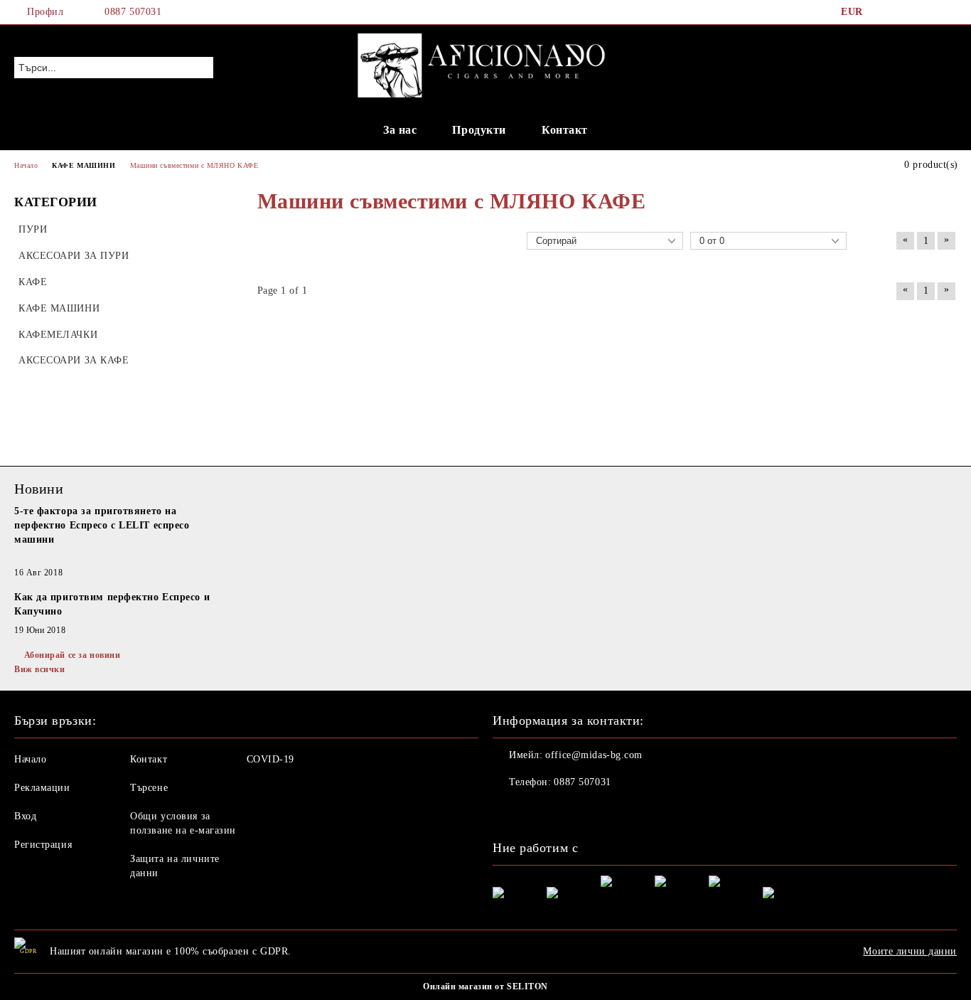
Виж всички (39, 669)
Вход (25, 816)
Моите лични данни (910, 951)
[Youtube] (566, 810)
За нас (400, 130)
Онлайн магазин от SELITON (485, 986)
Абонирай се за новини (72, 655)
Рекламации (42, 787)
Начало (30, 759)
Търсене (149, 787)
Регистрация (43, 844)
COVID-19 (270, 759)
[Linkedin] (597, 810)
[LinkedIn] (906, 12)
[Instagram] (927, 12)
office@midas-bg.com (594, 755)
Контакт (565, 130)
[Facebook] (885, 12)
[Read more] (117, 557)
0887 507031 (132, 11)
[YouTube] (949, 12)
